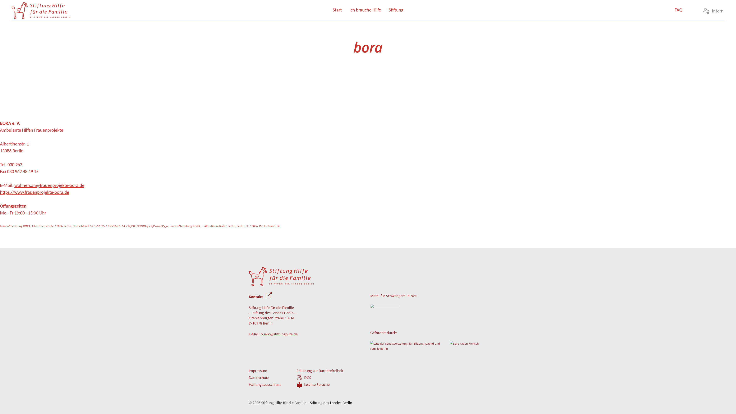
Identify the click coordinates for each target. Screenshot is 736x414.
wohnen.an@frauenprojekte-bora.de (49, 185)
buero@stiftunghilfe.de (279, 334)
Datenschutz (259, 377)
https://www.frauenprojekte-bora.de (34, 192)
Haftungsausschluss (265, 384)
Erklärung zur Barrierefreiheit (320, 370)
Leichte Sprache (317, 384)
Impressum (258, 370)
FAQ (678, 10)
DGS (307, 377)
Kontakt (256, 296)
